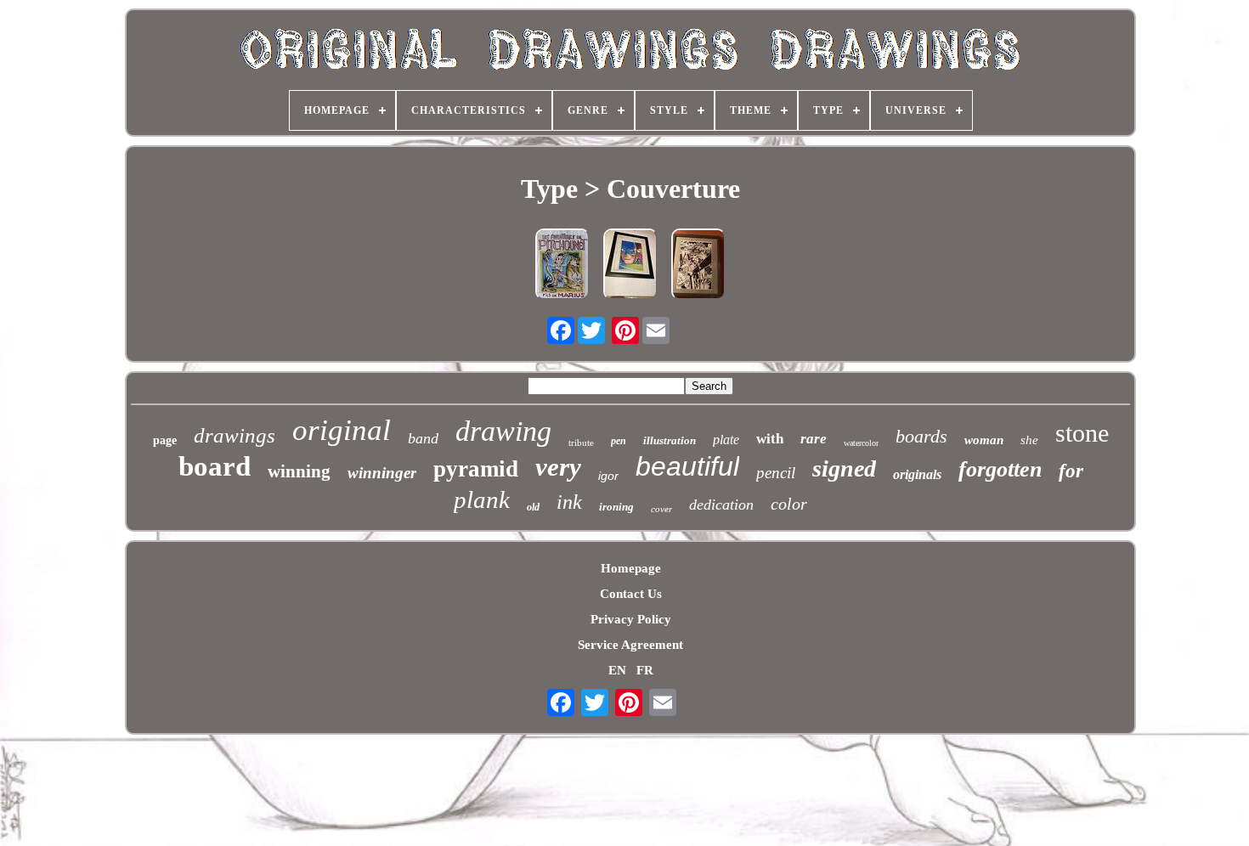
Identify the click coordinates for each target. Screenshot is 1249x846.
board (214, 466)
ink (569, 502)
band (423, 438)
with (769, 439)
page (165, 440)
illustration (669, 440)
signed (844, 468)
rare (813, 439)
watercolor (861, 443)
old (533, 507)
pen (618, 441)
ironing (616, 506)
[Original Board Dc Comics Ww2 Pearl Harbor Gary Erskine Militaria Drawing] (698, 265)
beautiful (687, 466)
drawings (234, 435)
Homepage (631, 568)
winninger (382, 473)
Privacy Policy (631, 619)
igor (608, 475)
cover (661, 509)
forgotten (1000, 469)
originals (917, 474)
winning (299, 471)
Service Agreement (630, 644)
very (558, 467)
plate (726, 439)
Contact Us (631, 594)
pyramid (475, 469)
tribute (581, 442)
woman (983, 440)
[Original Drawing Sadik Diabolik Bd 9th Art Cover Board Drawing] (630, 265)
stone (1082, 433)
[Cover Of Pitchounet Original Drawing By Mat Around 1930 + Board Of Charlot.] (562, 265)
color (789, 503)
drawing (503, 431)
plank (482, 499)
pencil (775, 473)
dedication (721, 504)
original (341, 430)
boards (921, 436)
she (1029, 440)
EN (617, 670)
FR (644, 670)
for (1071, 471)
